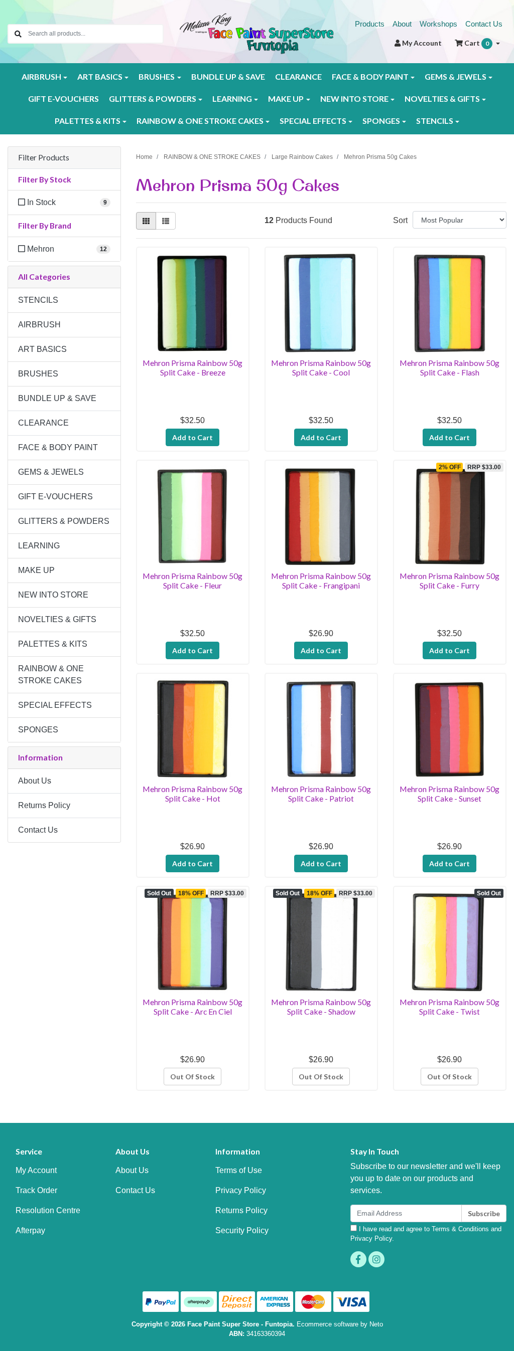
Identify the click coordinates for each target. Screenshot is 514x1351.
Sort (400, 220)
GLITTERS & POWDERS (63, 521)
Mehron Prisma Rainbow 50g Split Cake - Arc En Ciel (192, 1006)
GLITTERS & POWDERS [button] (152, 98)
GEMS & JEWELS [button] (455, 76)
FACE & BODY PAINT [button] (370, 76)
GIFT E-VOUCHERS (63, 98)
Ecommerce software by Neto (340, 1324)
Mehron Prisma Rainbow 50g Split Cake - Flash (449, 367)
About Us (34, 781)
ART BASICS (42, 349)
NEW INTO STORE (53, 595)
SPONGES (38, 729)
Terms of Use (238, 1170)
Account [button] (422, 43)
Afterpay (30, 1230)
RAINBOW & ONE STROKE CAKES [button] (200, 120)
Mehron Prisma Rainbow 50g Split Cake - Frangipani (321, 580)
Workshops (438, 24)
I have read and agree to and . (425, 1233)
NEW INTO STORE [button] (354, 98)
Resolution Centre (48, 1210)
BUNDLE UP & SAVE (228, 76)
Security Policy (242, 1230)
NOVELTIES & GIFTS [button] (442, 98)
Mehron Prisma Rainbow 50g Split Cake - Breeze (192, 367)
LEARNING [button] (232, 98)
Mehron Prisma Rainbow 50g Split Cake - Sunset (449, 793)
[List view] (166, 221)
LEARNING (39, 545)
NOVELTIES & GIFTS (57, 619)
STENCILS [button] (434, 120)
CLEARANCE (298, 76)
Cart (476, 43)
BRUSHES (38, 373)
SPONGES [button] (381, 120)
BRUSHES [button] (157, 76)
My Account (36, 1170)
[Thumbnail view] (146, 221)
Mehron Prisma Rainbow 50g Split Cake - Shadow (321, 1006)
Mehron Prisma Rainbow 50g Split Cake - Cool (321, 367)
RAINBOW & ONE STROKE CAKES (51, 674)
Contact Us (483, 24)
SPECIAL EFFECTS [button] (313, 120)
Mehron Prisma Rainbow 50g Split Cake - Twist (449, 1006)
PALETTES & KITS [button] (87, 120)
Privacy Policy (240, 1190)
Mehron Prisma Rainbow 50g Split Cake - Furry (449, 580)
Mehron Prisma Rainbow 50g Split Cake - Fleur (192, 580)
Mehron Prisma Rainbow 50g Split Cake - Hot (192, 793)
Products (369, 24)
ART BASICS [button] (99, 76)
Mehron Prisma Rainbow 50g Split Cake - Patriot (321, 793)
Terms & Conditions (460, 1229)
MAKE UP (36, 570)
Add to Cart (192, 437)
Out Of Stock (192, 1076)
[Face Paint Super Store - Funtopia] (257, 33)
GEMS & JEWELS (51, 472)
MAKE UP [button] (286, 98)
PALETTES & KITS (52, 644)
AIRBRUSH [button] (41, 76)
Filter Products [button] (43, 157)
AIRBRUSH (39, 324)
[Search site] (18, 34)
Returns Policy (44, 805)
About (402, 24)
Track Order (36, 1190)
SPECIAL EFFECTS (55, 705)
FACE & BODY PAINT (58, 447)
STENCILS (38, 300)
